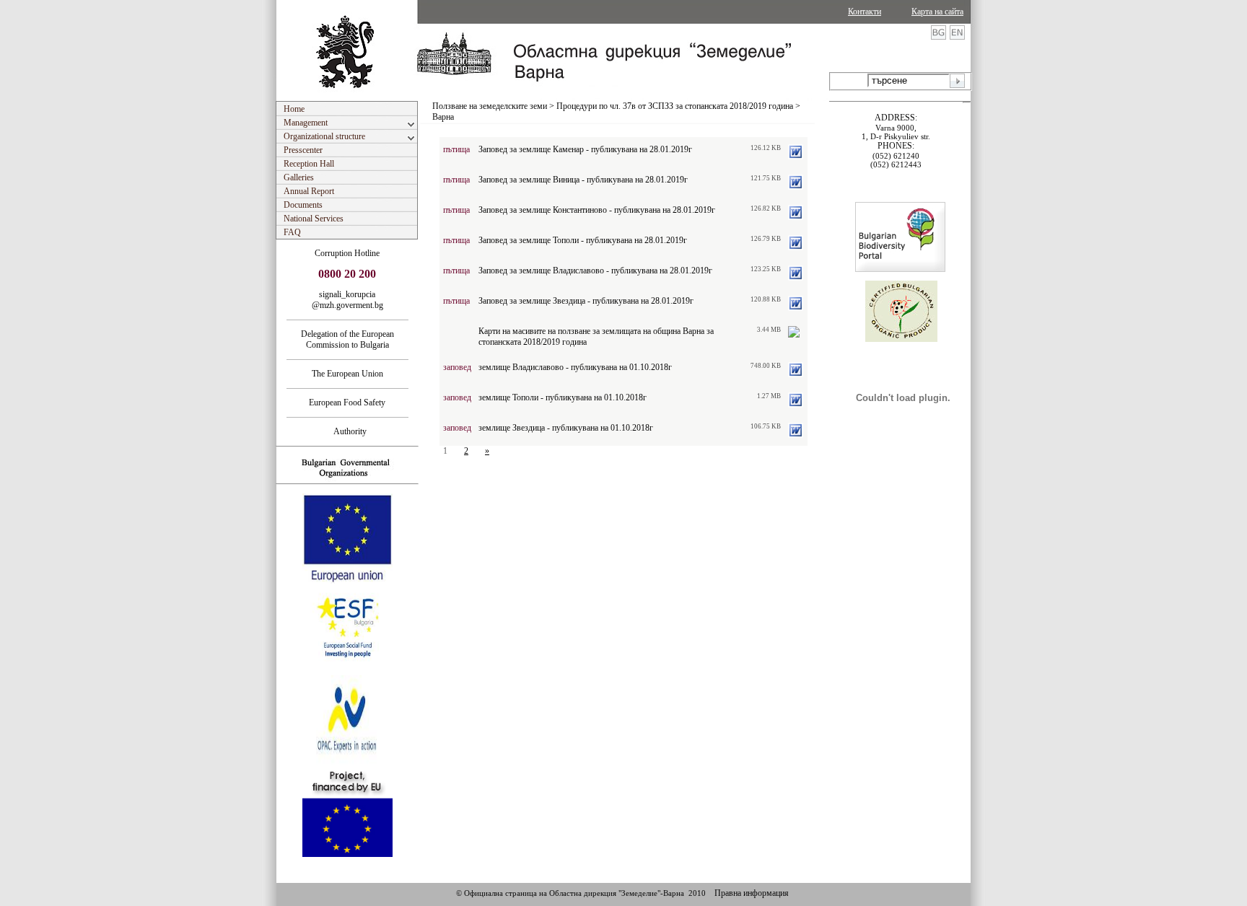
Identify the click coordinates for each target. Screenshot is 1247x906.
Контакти (864, 11)
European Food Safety (347, 402)
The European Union (347, 374)
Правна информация (751, 893)
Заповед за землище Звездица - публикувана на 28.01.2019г (585, 301)
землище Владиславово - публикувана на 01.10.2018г (575, 367)
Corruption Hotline (347, 253)
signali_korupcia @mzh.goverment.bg (347, 299)
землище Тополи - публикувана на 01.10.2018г (562, 397)
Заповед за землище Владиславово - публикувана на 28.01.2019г (595, 270)
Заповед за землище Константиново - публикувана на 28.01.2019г (596, 210)
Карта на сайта (937, 11)
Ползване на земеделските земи (489, 106)
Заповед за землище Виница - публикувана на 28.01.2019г (583, 180)
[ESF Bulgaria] (348, 671)
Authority (347, 431)
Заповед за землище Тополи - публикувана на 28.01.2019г (582, 240)
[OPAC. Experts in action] (346, 762)
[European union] (347, 581)
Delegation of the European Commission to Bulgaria (347, 339)
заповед (457, 367)
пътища (456, 149)
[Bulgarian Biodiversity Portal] (900, 269)
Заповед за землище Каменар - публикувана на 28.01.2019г (585, 149)
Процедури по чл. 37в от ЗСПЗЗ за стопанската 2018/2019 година (674, 106)
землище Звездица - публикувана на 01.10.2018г (565, 428)
